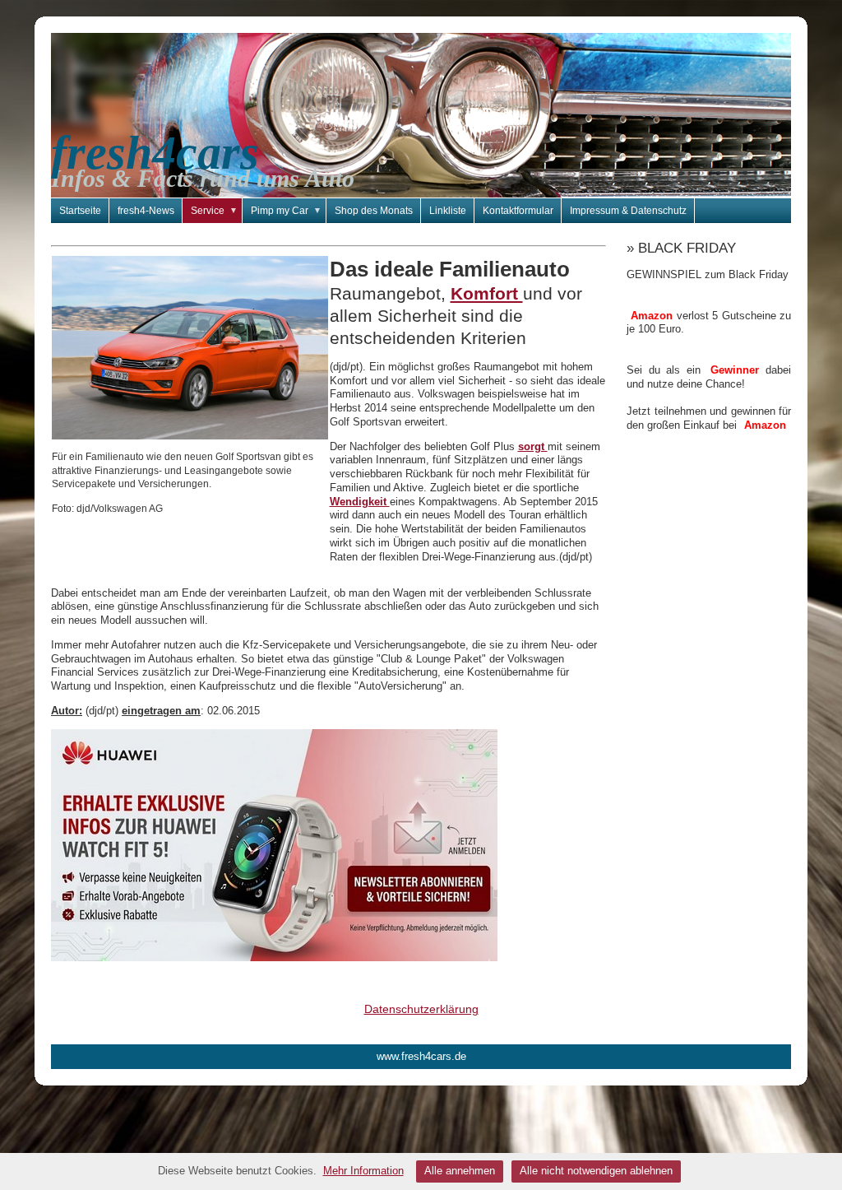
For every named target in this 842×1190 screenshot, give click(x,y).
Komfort (487, 293)
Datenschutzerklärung (421, 1009)
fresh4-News (146, 210)
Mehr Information (363, 1170)
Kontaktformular (518, 210)
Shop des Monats (374, 210)
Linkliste (447, 210)
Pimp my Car (286, 210)
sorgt (533, 446)
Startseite (80, 210)
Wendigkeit (360, 501)
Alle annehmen (459, 1170)
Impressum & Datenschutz (628, 210)
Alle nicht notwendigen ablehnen (596, 1170)
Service (214, 210)
